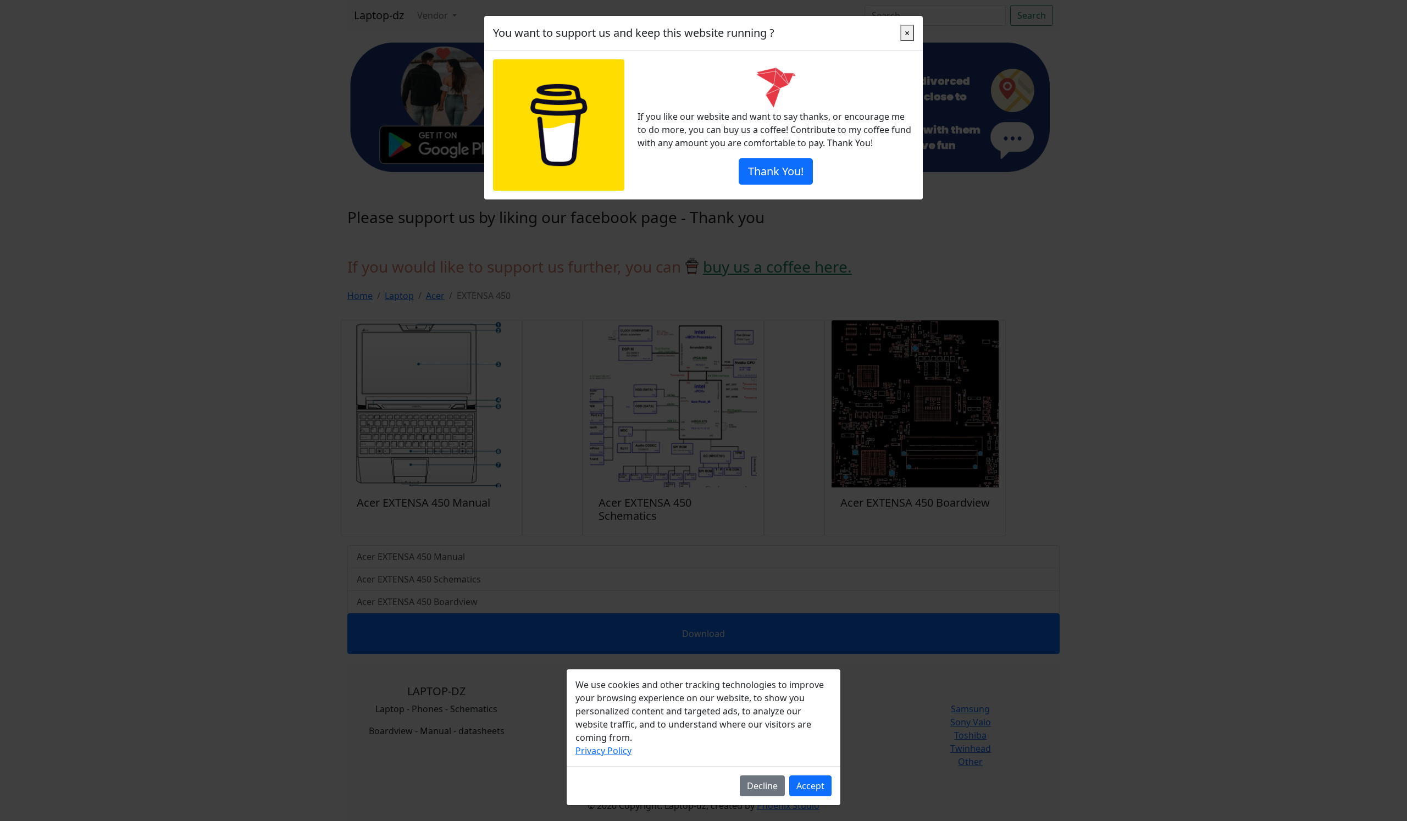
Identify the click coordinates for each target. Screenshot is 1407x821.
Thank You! (776, 171)
